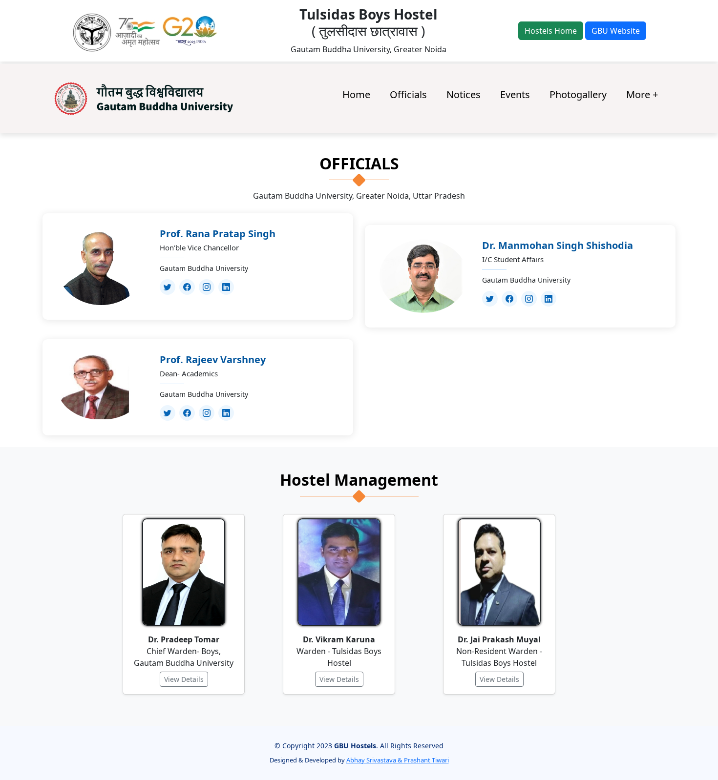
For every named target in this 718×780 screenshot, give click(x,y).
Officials (408, 94)
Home (356, 94)
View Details (184, 679)
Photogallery (578, 94)
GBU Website (615, 30)
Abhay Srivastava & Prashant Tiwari (397, 760)
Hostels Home (551, 30)
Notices (463, 94)
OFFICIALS (359, 164)
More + (642, 94)
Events (515, 94)
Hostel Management (359, 480)
